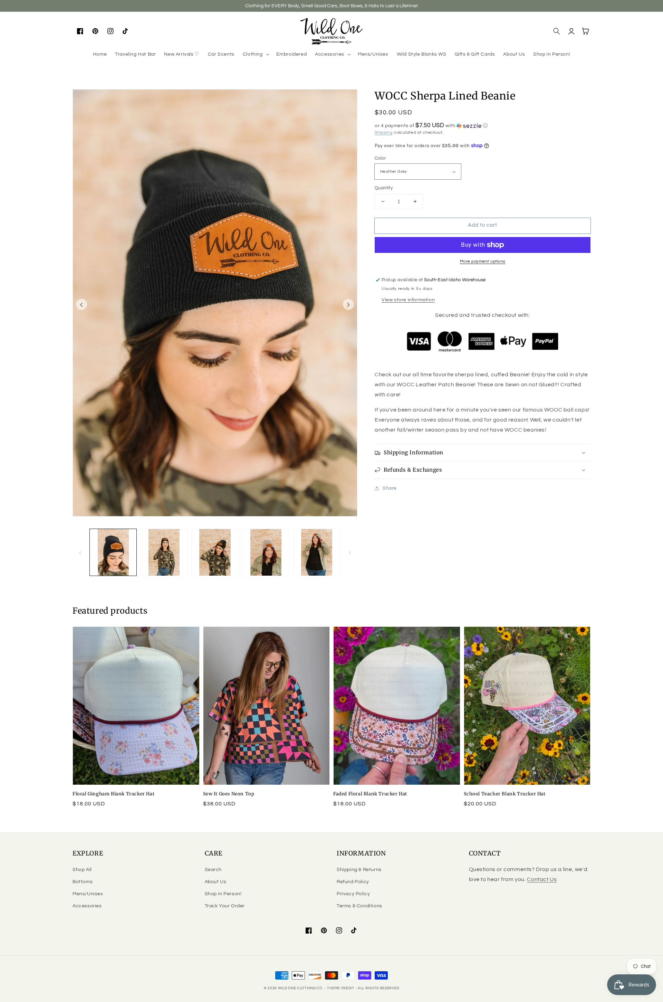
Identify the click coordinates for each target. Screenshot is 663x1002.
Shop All (82, 869)
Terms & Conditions (359, 906)
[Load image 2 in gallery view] (164, 552)
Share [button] (390, 488)
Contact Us (542, 879)
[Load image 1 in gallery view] (113, 552)
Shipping (384, 132)
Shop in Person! (223, 893)
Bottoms (83, 881)
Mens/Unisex (88, 893)
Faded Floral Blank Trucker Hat (370, 794)
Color (380, 158)
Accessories (87, 906)
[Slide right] (348, 304)
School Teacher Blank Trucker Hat (505, 794)
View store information (408, 299)
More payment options (483, 261)
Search (213, 869)
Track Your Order (225, 906)
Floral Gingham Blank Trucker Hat (113, 794)
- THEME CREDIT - (341, 988)
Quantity (384, 188)
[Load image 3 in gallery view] (215, 552)
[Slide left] (81, 304)
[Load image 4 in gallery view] (265, 552)
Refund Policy (353, 881)
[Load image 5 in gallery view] (316, 552)
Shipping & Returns (359, 869)
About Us (216, 881)
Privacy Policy (353, 893)
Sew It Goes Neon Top (228, 794)
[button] (255, 54)
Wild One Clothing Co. (301, 988)
